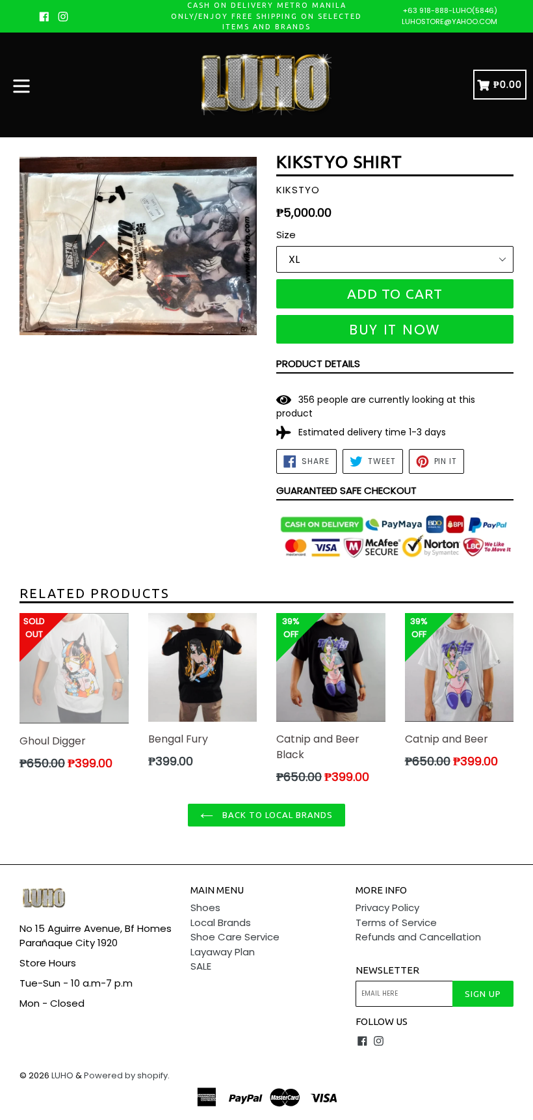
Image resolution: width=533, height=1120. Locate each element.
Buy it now (395, 329)
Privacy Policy (387, 907)
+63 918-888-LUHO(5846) (450, 10)
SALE (200, 966)
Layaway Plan (222, 952)
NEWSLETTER (387, 970)
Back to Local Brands (276, 814)
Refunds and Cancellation (418, 937)
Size (286, 234)
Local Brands (220, 922)
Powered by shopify (126, 1075)
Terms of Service (396, 922)
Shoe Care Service (235, 937)
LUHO (62, 1075)
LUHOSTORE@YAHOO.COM (449, 21)
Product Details (318, 363)
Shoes (205, 907)
